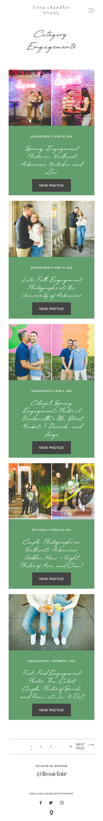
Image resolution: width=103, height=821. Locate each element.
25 (70, 746)
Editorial (40, 530)
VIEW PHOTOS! (51, 185)
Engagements (42, 136)
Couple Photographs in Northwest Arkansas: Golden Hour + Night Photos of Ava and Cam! (51, 554)
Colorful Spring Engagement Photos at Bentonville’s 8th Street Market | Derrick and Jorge (51, 419)
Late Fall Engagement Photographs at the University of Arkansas (51, 288)
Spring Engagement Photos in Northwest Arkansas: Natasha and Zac (51, 160)
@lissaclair (51, 774)
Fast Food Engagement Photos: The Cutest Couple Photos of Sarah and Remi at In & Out (51, 685)
